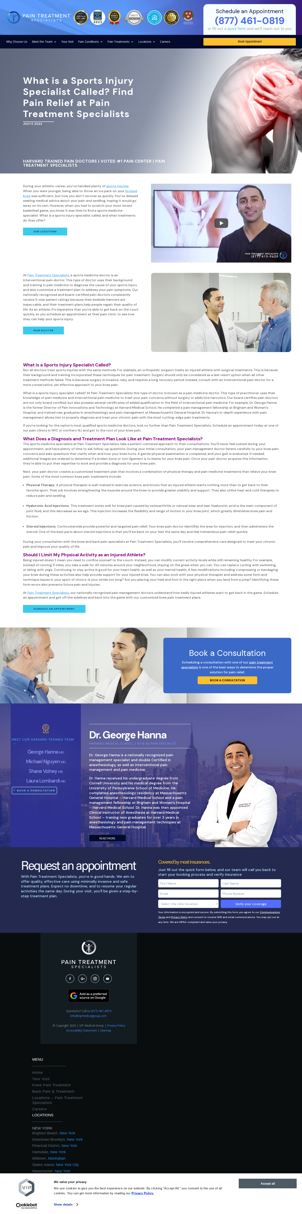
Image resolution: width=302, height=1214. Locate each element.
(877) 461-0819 (101, 1011)
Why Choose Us (16, 42)
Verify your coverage (250, 904)
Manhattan (49, 1158)
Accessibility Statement (81, 1030)
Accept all (268, 1183)
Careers (165, 42)
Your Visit (67, 42)
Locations (144, 42)
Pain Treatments (118, 42)
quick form (236, 28)
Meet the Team (42, 42)
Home (37, 1073)
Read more (107, 838)
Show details (63, 1204)
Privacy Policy (179, 917)
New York (42, 1128)
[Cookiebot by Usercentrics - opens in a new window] (27, 1206)
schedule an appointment (54, 608)
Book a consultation (227, 680)
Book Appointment (250, 41)
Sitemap (105, 1030)
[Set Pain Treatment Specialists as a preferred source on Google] (88, 1001)
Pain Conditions (88, 42)
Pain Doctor (43, 330)
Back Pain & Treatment (53, 1091)
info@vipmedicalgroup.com (88, 1016)
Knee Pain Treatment (51, 1085)
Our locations (45, 231)
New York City (55, 1165)
